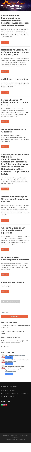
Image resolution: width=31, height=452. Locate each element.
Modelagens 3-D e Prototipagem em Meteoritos (15, 258)
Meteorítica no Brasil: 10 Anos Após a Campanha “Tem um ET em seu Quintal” (15, 52)
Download (9, 357)
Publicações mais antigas (10, 301)
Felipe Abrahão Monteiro (18, 439)
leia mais (4, 42)
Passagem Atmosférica (12, 282)
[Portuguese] (2, 405)
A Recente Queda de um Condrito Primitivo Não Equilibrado (13, 230)
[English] (4, 405)
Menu (28, 13)
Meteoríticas (9, 6)
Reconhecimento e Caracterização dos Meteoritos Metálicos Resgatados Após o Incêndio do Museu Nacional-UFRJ (15, 20)
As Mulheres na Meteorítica (14, 79)
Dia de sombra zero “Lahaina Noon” (11, 337)
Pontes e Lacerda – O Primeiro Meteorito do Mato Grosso (14, 102)
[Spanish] (6, 405)
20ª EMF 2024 (5, 346)
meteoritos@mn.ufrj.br (10, 396)
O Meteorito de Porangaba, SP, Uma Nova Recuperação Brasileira (14, 199)
